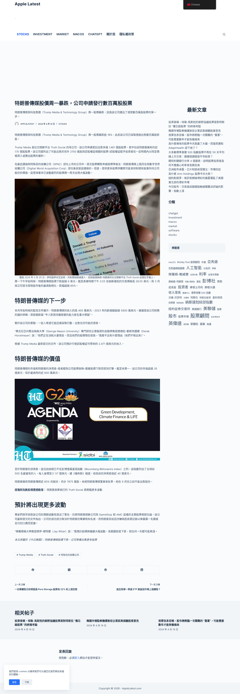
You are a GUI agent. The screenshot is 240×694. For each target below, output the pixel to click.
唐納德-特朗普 (175, 281)
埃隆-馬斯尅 (190, 282)
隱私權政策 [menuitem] (126, 34)
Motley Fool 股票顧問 (188, 262)
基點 (198, 281)
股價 (219, 309)
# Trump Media (25, 554)
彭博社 (209, 280)
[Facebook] (33, 570)
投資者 (183, 287)
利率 (203, 274)
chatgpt (173, 213)
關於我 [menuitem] (110, 34)
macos (172, 221)
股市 (172, 316)
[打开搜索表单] (224, 34)
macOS (172, 262)
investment (175, 217)
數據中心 (186, 293)
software (173, 230)
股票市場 (183, 316)
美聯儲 (209, 308)
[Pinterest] (106, 570)
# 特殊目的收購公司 (69, 554)
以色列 (206, 268)
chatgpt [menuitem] (95, 34)
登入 (77, 657)
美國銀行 (197, 309)
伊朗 (214, 268)
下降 (27, 682)
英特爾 (186, 324)
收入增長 (174, 292)
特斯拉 (194, 297)
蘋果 (202, 324)
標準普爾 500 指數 (201, 292)
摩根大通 (210, 287)
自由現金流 (215, 317)
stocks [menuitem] (23, 34)
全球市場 (193, 275)
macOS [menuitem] (78, 34)
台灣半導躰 (213, 274)
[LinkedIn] (142, 570)
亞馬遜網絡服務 (176, 268)
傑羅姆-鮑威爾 (178, 274)
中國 (203, 262)
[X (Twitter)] (69, 570)
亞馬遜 (213, 262)
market (172, 226)
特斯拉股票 (205, 297)
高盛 (209, 324)
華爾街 (194, 324)
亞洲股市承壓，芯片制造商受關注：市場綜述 (194, 169)
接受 (14, 682)
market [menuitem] (62, 34)
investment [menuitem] (42, 34)
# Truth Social (46, 554)
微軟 (219, 281)
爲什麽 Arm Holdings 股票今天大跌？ (190, 173)
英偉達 (175, 323)
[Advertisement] (120, 65)
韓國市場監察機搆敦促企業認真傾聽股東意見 (194, 130)
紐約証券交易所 (179, 309)
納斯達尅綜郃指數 (199, 302)
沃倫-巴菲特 (175, 297)
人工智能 (194, 267)
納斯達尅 (180, 303)
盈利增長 (217, 297)
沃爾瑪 (186, 298)
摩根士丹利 (196, 287)
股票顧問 (199, 316)
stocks (63, 124)
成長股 (172, 287)
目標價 (171, 302)
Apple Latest (27, 3)
